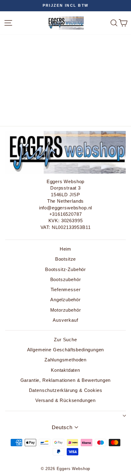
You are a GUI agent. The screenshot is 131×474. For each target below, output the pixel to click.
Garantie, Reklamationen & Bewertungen (65, 380)
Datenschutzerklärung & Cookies (65, 390)
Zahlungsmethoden (65, 359)
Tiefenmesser (66, 289)
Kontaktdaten (65, 370)
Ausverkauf (65, 320)
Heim (65, 248)
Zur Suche (65, 339)
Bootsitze (65, 259)
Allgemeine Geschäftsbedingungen (65, 349)
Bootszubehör (65, 279)
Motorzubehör (65, 310)
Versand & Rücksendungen (65, 400)
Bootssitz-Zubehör (65, 269)
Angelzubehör (65, 299)
